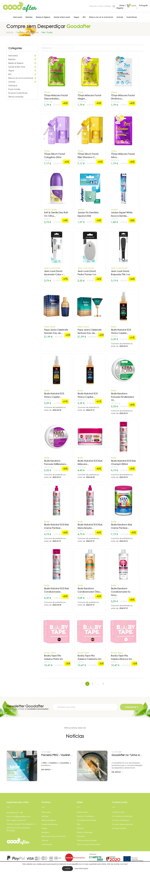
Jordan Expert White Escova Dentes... (121, 214)
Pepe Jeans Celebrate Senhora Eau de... (89, 331)
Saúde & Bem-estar (50, 824)
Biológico (46, 832)
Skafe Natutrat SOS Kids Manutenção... (90, 526)
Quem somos (82, 812)
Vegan (11, 70)
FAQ (78, 824)
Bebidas (11, 59)
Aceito (67, 868)
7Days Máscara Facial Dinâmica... (123, 97)
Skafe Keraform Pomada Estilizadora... (56, 462)
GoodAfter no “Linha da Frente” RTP (127, 754)
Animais (11, 82)
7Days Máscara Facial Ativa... (123, 156)
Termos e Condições (85, 816)
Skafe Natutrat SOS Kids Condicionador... (56, 590)
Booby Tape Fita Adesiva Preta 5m (53, 657)
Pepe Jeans (49, 326)
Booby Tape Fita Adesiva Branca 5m (121, 657)
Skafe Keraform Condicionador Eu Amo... (121, 591)
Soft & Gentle (50, 209)
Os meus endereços (120, 820)
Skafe (113, 326)
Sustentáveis (47, 844)
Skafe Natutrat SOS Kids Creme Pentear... (56, 526)
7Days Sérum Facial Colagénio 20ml (54, 156)
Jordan (81, 209)
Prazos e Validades (85, 832)
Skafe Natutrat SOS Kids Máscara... (90, 462)
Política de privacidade (87, 840)
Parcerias (81, 836)
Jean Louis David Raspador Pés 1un (120, 273)
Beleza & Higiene (15, 63)
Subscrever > (131, 707)
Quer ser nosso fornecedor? (89, 844)
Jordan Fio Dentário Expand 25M (88, 214)
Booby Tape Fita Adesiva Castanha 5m (89, 657)
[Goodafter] (20, 6)
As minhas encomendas (122, 816)
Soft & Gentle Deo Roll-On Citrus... (56, 214)
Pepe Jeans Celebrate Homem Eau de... (56, 331)
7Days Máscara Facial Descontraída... (56, 97)
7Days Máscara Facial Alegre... (89, 97)
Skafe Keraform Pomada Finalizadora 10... (122, 397)
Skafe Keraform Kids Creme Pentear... (121, 526)
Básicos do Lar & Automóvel (20, 78)
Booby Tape (50, 652)
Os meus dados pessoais (122, 824)
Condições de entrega (86, 820)
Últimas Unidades (15, 97)
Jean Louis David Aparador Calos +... (54, 273)
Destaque (12, 85)
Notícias (80, 828)
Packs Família (14, 89)
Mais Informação (81, 868)
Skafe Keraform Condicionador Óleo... (90, 590)
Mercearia (13, 55)
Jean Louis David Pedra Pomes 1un (87, 273)
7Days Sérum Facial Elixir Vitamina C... (88, 156)
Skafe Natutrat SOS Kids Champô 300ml (123, 462)
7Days (47, 92)
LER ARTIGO (46, 770)
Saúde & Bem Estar (16, 67)
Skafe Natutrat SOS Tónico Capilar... (121, 331)
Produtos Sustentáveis (17, 93)
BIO (9, 74)
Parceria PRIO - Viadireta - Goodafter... (57, 754)
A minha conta (118, 812)
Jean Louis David (52, 268)
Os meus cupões (119, 828)
